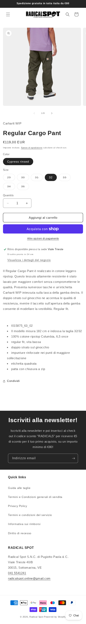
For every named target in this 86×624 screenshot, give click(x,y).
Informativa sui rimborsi (24, 524)
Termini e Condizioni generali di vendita (35, 497)
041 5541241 (17, 573)
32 (51, 177)
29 (11, 178)
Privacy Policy (17, 506)
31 (39, 178)
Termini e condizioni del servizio (30, 515)
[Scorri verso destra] (51, 113)
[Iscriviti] (73, 458)
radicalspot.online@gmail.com (29, 578)
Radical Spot (36, 617)
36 (25, 187)
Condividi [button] (13, 380)
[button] (8, 14)
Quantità (8, 195)
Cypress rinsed (18, 161)
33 (67, 178)
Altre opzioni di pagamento (43, 238)
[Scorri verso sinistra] (34, 113)
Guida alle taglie (19, 487)
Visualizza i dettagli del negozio (29, 260)
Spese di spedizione (31, 148)
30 (25, 178)
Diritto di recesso (19, 533)
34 (11, 187)
